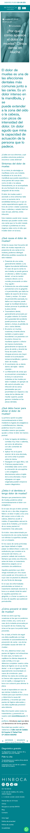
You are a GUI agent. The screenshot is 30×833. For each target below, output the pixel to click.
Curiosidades (16, 26)
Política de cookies (8, 824)
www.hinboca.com (19, 716)
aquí (19, 721)
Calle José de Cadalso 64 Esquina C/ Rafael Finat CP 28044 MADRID (15, 732)
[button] (19, 8)
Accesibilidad (6, 828)
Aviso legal (5, 818)
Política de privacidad (8, 821)
